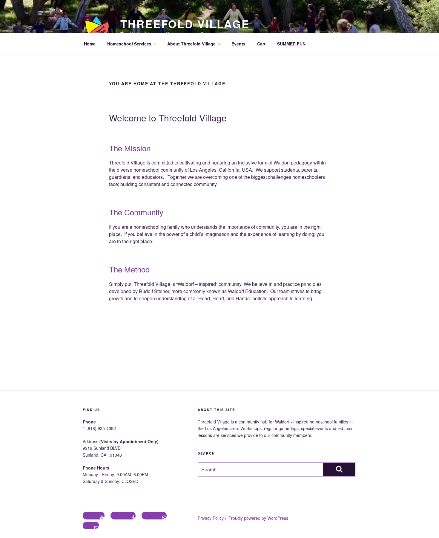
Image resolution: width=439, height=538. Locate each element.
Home (90, 44)
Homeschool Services (129, 44)
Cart (261, 44)
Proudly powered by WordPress (258, 518)
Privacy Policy (211, 518)
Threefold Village (185, 23)
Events (238, 44)
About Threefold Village (191, 44)
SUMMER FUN (291, 44)
